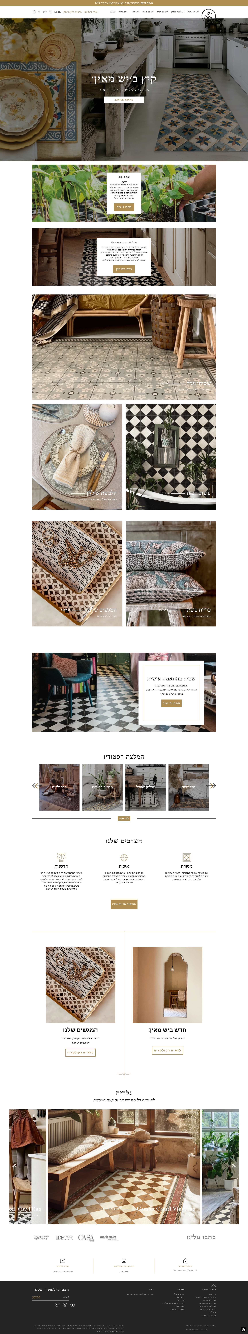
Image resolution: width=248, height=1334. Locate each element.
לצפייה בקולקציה (80, 1052)
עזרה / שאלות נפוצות (205, 1297)
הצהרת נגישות (178, 1309)
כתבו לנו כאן (124, 269)
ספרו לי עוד (124, 207)
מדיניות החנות (209, 1300)
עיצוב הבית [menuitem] (161, 12)
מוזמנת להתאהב (124, 100)
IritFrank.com (201, 1330)
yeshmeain (124, 1271)
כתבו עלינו (180, 1297)
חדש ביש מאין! (167, 1031)
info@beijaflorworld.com (63, 1271)
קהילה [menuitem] (135, 12)
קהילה (213, 1312)
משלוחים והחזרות (207, 1306)
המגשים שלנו (80, 1031)
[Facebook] (72, 1305)
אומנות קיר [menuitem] (147, 12)
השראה (181, 1300)
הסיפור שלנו (179, 1294)
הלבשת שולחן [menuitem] (177, 12)
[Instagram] (65, 1305)
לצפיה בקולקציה (167, 1050)
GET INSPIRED (108, 1209)
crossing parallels (207, 1325)
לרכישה (124, 819)
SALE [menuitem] (112, 12)
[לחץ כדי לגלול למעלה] (214, 1285)
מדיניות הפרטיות (207, 1303)
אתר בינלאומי (90, 12)
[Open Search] (50, 12)
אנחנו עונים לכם (208, 1309)
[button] (37, 785)
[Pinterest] (57, 1305)
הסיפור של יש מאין (124, 904)
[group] (188, 787)
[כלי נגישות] (243, 1329)
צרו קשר (212, 1294)
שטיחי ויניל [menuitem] (192, 12)
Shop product (34, 1215)
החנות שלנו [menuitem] (123, 12)
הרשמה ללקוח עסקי (72, 12)
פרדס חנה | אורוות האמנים (140, 1294)
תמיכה (57, 12)
